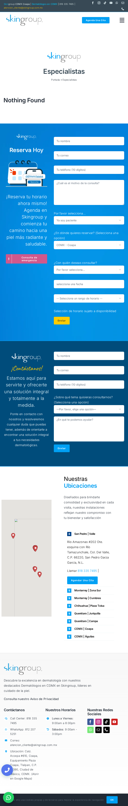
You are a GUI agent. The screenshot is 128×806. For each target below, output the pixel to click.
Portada (55, 79)
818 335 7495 (87, 570)
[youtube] (111, 3)
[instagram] (99, 3)
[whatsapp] (117, 3)
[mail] (123, 3)
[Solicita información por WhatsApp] (8, 797)
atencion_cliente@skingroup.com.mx (23, 7)
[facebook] (93, 3)
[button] (13, 536)
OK (112, 799)
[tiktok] (105, 3)
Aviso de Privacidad (44, 699)
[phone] (123, 9)
